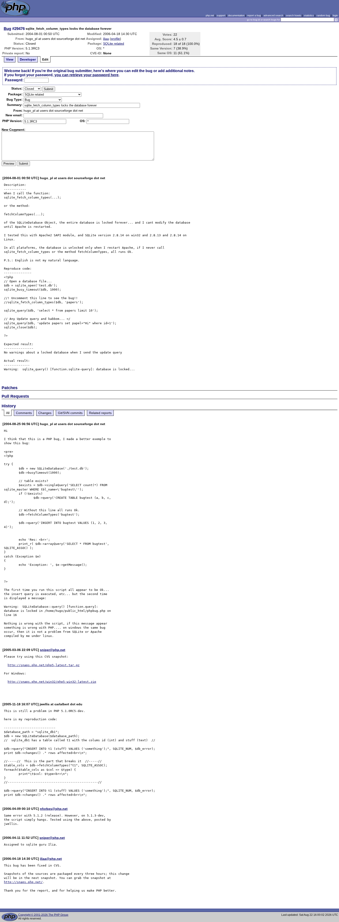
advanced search (273, 15)
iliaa (106, 39)
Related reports (100, 413)
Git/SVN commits (70, 413)
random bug (323, 15)
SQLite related (113, 43)
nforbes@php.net (54, 809)
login (335, 15)
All (7, 413)
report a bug (254, 15)
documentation (236, 15)
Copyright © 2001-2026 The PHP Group (43, 914)
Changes (44, 413)
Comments (24, 413)
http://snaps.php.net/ (23, 882)
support (221, 15)
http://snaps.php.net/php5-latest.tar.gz (44, 665)
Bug (7, 28)
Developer (28, 59)
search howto (293, 15)
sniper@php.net (52, 650)
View (9, 59)
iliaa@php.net (51, 859)
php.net (210, 15)
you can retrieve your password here (86, 75)
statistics (309, 15)
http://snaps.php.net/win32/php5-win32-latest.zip (52, 681)
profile (115, 39)
